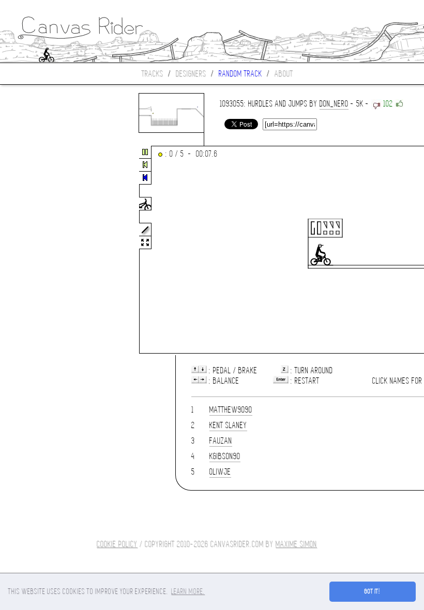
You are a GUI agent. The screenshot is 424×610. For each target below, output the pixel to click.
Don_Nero (334, 103)
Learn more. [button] (188, 591)
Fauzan (220, 440)
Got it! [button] (373, 591)
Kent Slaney (228, 425)
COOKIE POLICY (117, 544)
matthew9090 (230, 409)
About (284, 73)
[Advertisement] (43, 250)
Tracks (152, 73)
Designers (191, 73)
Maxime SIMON (296, 544)
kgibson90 (224, 456)
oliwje (220, 471)
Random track (240, 73)
